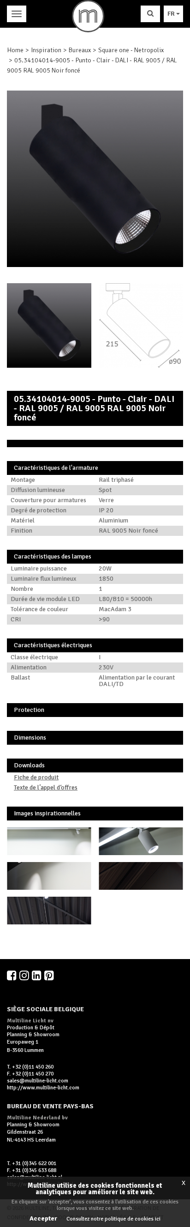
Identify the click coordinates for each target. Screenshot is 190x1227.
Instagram (24, 975)
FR (171, 14)
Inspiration (46, 50)
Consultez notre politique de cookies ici (113, 1218)
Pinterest (49, 975)
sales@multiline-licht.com (37, 1080)
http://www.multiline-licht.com (43, 1087)
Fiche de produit (36, 777)
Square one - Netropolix (131, 50)
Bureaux (80, 50)
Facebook (12, 975)
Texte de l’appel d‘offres (45, 787)
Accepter (43, 1218)
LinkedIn (37, 975)
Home (15, 50)
